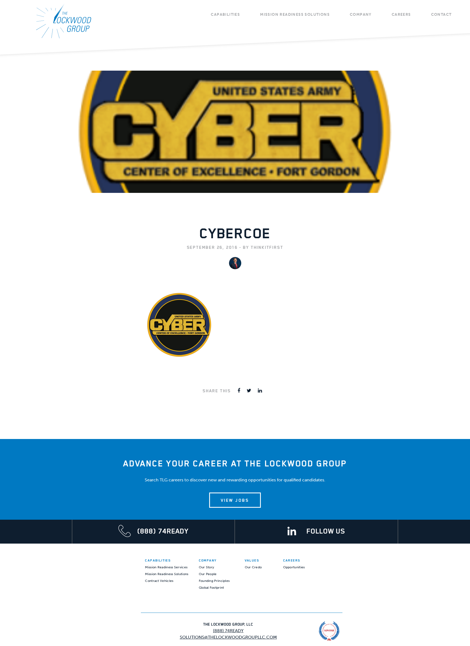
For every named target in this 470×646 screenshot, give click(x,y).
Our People (208, 574)
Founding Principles (214, 581)
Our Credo (253, 567)
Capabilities (225, 14)
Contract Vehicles (159, 581)
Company (361, 14)
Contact (441, 14)
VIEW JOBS (235, 500)
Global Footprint (211, 587)
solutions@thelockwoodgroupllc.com (228, 637)
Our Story (206, 567)
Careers (401, 14)
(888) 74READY (228, 630)
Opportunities (294, 567)
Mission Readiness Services (166, 567)
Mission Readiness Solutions (295, 14)
